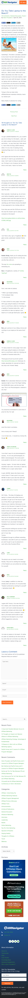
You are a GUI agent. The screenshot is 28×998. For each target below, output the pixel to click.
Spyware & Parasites (7, 830)
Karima (3, 771)
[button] (7, 983)
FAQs (2, 955)
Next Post (14, 116)
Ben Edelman (5, 766)
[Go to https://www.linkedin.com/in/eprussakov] (15, 941)
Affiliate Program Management (10, 798)
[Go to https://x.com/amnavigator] (12, 941)
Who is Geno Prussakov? (8, 964)
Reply (25, 170)
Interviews (4, 817)
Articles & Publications (7, 809)
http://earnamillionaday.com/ (9, 361)
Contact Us (7, 935)
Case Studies (5, 957)
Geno (8, 248)
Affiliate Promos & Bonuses (9, 801)
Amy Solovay (5, 776)
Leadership (4, 820)
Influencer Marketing (7, 814)
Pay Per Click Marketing (8, 828)
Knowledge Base (6, 960)
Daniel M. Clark (11, 130)
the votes (9, 264)
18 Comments (5, 16)
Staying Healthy (5, 833)
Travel (23, 16)
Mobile (3, 822)
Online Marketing (6, 825)
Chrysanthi (4, 781)
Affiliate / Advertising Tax (8, 793)
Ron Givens (9, 281)
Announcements (6, 806)
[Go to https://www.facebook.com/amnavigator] (10, 941)
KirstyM (9, 174)
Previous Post (14, 111)
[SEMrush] (14, 909)
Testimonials (5, 953)
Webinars (4, 841)
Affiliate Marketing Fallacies (9, 795)
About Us (4, 951)
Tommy (8, 488)
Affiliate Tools (5, 803)
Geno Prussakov (6, 761)
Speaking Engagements (8, 962)
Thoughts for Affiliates (7, 836)
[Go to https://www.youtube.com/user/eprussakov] (18, 941)
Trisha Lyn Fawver (11, 446)
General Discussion (15, 16)
